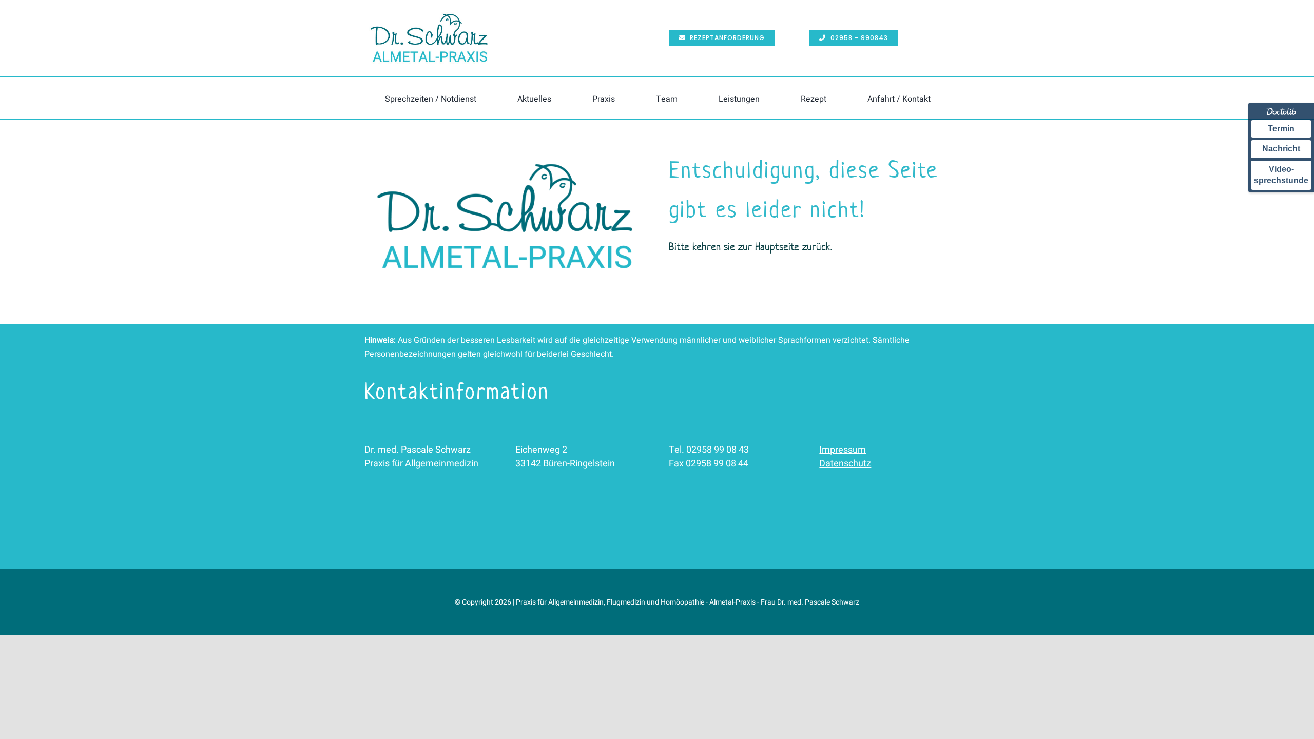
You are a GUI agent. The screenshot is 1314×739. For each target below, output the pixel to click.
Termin (1281, 128)
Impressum (842, 450)
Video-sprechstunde (1281, 175)
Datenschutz (845, 464)
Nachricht (1281, 148)
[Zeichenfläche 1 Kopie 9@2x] (504, 155)
